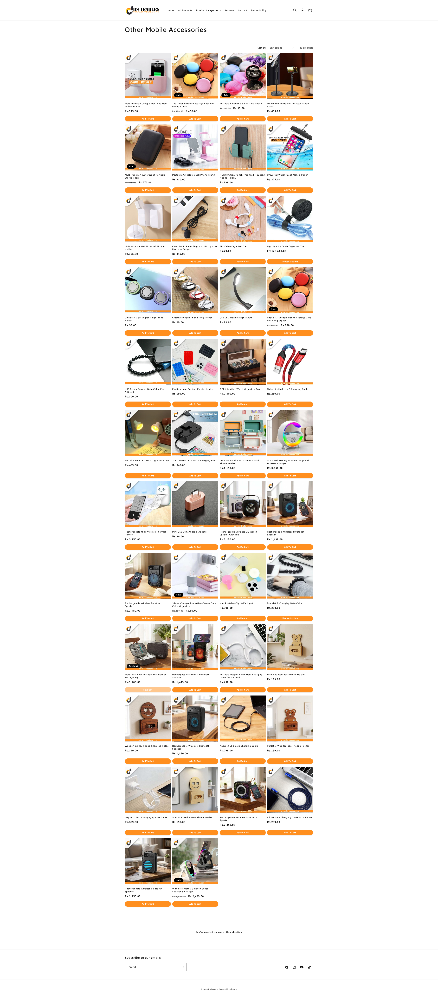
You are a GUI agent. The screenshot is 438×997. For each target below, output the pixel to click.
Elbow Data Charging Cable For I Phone (289, 817)
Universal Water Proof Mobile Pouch (287, 174)
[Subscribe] (182, 967)
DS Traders (213, 989)
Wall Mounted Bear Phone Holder (286, 674)
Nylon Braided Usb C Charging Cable (287, 389)
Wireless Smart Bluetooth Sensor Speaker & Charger (191, 890)
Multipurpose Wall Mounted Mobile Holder (144, 248)
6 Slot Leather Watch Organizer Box (240, 389)
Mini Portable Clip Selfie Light (236, 603)
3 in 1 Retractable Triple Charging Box (193, 460)
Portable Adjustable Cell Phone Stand (193, 174)
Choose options (290, 261)
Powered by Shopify (228, 989)
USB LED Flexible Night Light (236, 317)
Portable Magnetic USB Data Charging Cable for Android (241, 676)
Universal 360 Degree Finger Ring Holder (144, 319)
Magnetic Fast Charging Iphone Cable (146, 817)
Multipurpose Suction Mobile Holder (192, 389)
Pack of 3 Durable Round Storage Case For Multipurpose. (289, 319)
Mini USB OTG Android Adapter (190, 531)
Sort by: (261, 47)
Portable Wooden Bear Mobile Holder (288, 745)
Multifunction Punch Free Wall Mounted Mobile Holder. (242, 176)
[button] (208, 10)
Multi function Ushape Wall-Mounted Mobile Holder (146, 105)
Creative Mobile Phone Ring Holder (192, 317)
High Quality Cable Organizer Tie (285, 246)
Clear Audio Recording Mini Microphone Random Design (194, 248)
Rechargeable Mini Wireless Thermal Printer (145, 533)
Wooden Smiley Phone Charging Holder (147, 745)
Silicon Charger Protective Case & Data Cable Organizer (194, 604)
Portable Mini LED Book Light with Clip (147, 460)
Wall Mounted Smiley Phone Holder (192, 817)
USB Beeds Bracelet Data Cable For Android (144, 390)
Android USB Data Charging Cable (239, 745)
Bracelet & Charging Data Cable (284, 603)
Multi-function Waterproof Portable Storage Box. (145, 176)
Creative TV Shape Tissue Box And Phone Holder (239, 462)
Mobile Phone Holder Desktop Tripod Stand (288, 105)
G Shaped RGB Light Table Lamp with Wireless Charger (288, 462)
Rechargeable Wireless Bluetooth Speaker (286, 533)
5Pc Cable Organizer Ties (234, 246)
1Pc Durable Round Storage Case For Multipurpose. (193, 105)
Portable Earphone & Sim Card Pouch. (241, 103)
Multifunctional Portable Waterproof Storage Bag (145, 676)
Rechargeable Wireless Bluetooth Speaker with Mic (238, 533)
